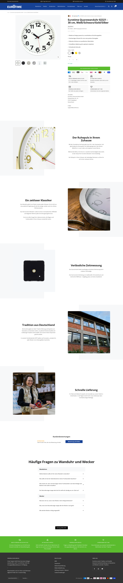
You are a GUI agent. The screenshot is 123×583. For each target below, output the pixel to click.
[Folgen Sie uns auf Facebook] (94, 569)
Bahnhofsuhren (61, 6)
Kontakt (86, 6)
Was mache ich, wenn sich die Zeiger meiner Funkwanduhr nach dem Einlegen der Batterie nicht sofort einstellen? (60, 484)
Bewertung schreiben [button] (74, 441)
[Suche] (108, 6)
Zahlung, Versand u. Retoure (61, 570)
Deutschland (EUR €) (100, 6)
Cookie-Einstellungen (60, 572)
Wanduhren (38, 6)
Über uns (79, 6)
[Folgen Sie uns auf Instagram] (98, 569)
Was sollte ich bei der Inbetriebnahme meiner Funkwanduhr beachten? (57, 478)
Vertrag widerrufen (61, 527)
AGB (56, 561)
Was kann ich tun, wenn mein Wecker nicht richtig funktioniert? (55, 500)
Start (8, 12)
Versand (79, 28)
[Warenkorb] (115, 6)
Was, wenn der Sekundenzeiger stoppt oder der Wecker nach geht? (56, 505)
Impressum (57, 563)
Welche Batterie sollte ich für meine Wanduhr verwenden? (54, 474)
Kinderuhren (52, 6)
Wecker (45, 6)
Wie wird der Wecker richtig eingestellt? (49, 510)
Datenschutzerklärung (60, 565)
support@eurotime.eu (71, 547)
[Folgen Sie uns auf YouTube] (102, 569)
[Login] (111, 6)
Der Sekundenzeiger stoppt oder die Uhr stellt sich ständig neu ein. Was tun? (59, 490)
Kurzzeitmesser (71, 6)
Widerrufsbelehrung (59, 568)
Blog (24, 572)
